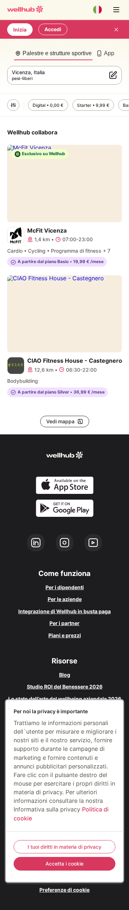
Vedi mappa (60, 421)
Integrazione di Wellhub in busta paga (64, 611)
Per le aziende (65, 599)
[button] (13, 105)
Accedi (52, 29)
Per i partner (64, 623)
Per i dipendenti (65, 587)
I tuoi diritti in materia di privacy (64, 847)
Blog (64, 675)
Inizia (20, 30)
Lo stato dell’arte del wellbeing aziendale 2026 (64, 699)
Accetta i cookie (64, 864)
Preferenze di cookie (64, 890)
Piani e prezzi (64, 635)
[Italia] (97, 9)
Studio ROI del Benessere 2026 (64, 686)
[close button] (116, 29)
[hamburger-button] (116, 9)
